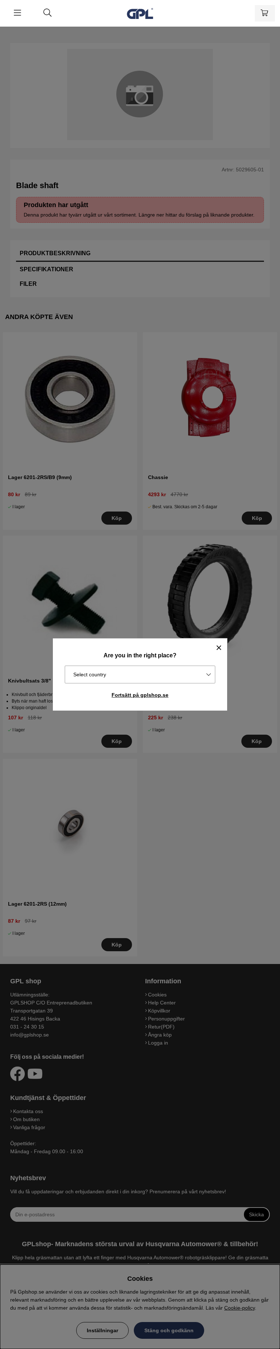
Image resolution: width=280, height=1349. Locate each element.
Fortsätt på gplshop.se (140, 695)
